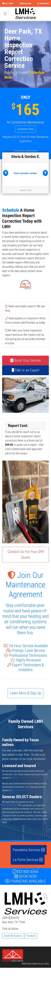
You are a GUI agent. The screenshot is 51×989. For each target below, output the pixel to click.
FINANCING (44, 3)
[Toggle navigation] (5, 14)
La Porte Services (26, 860)
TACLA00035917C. (20, 790)
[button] (5, 173)
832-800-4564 (26, 871)
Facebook (30, 936)
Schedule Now (25, 129)
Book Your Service (27, 360)
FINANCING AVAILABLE (27, 881)
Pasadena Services (27, 850)
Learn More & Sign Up (25, 693)
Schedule (10, 210)
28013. (15, 778)
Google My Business (13, 936)
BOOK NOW (26, 3)
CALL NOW (8, 3)
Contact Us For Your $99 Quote (26, 555)
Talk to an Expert (26, 370)
